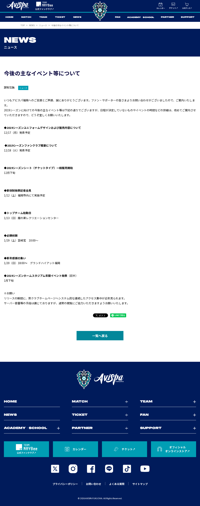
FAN (117, 17)
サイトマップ (140, 484)
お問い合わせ (93, 484)
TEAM (43, 17)
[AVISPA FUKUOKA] (100, 379)
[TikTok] (126, 468)
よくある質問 (116, 484)
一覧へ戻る (100, 335)
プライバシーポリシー (65, 484)
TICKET (60, 17)
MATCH (26, 17)
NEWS (77, 17)
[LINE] (109, 468)
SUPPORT (188, 17)
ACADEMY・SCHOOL (140, 17)
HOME (9, 17)
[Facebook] (91, 468)
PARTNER (167, 17)
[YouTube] (144, 468)
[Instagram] (73, 468)
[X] (55, 468)
